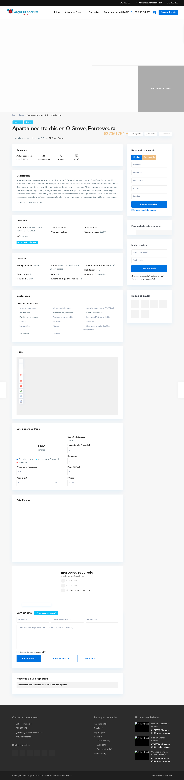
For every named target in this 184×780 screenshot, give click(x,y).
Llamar (60, 658)
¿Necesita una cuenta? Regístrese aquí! (147, 276)
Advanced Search (74, 12)
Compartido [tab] (149, 157)
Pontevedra (102, 749)
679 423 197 (21, 728)
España (97, 732)
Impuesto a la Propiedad (78, 445)
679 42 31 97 (142, 12)
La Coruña (101, 740)
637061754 (71, 580)
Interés (70, 478)
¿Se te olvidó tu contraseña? (143, 279)
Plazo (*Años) (73, 467)
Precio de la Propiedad (27, 467)
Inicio (57, 12)
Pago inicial (22, 478)
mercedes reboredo (77, 572)
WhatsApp (90, 658)
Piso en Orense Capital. (158, 739)
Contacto (93, 12)
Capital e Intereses (76, 437)
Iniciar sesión (149, 268)
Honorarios (72, 456)
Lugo (99, 745)
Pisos (21, 115)
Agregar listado (168, 12)
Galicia (64, 232)
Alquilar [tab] (136, 157)
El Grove (53, 138)
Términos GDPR (40, 652)
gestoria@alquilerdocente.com (30, 732)
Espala (97, 728)
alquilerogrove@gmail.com (78, 590)
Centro (61, 138)
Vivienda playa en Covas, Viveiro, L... (159, 753)
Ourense (98, 753)
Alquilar (18, 122)
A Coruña (98, 724)
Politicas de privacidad (162, 775)
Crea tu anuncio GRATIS (116, 12)
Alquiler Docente (23, 737)
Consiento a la (33, 652)
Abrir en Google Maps (27, 242)
